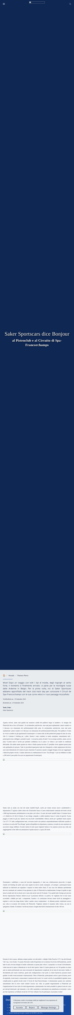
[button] (4, 4)
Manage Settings (48, 1007)
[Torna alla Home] (37, 4)
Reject (32, 1007)
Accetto (19, 1007)
